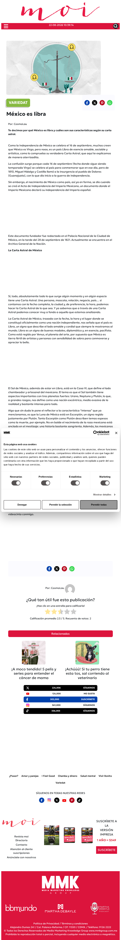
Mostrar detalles (102, 494)
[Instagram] (49, 800)
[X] (94, 102)
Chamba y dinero (67, 775)
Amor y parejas (30, 775)
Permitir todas (99, 504)
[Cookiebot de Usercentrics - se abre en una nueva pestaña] (95, 433)
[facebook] (87, 102)
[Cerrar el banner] (116, 433)
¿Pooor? (13, 775)
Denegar (22, 504)
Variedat (60, 782)
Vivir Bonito (105, 775)
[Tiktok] (79, 800)
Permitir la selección (60, 504)
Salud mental (87, 775)
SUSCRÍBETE (106, 850)
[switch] (45, 482)
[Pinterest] (72, 800)
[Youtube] (64, 800)
